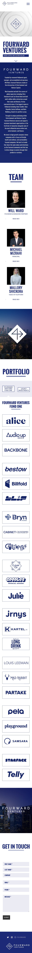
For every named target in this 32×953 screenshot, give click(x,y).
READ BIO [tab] (16, 219)
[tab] (8, 389)
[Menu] (27, 3)
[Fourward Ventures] (13, 3)
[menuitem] (27, 3)
